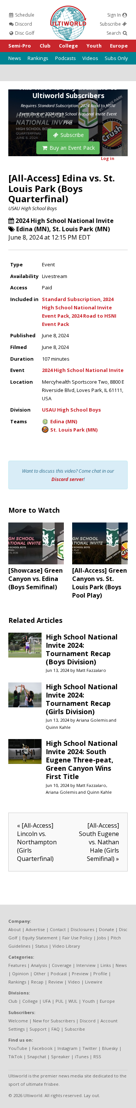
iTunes (81, 1056)
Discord (23, 24)
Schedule (24, 15)
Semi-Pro (19, 45)
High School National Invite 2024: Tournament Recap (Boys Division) (81, 649)
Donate (106, 929)
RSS (97, 1056)
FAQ (55, 1029)
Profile (100, 973)
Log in (107, 158)
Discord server (67, 479)
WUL (72, 1001)
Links (105, 965)
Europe (119, 45)
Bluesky (110, 1048)
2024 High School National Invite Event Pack (77, 307)
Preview (80, 973)
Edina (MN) (32, 229)
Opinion (20, 973)
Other (40, 973)
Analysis (39, 965)
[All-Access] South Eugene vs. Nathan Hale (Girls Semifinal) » (99, 842)
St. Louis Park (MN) (81, 229)
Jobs (101, 937)
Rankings (38, 58)
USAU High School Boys (32, 208)
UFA (47, 1001)
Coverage (61, 965)
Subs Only (116, 58)
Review (55, 982)
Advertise (35, 929)
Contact (58, 929)
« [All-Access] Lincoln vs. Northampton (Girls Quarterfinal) (37, 842)
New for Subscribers (54, 1020)
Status (41, 946)
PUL (59, 1001)
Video (74, 982)
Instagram (67, 1048)
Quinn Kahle (58, 727)
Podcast (59, 973)
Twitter (89, 1048)
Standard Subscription (71, 299)
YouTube (17, 1048)
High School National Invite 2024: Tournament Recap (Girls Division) (81, 699)
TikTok (15, 1056)
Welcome (18, 1020)
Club (45, 45)
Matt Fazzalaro (91, 670)
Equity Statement (39, 937)
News (14, 58)
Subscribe (111, 24)
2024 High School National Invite (64, 221)
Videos (90, 58)
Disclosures (82, 929)
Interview (86, 965)
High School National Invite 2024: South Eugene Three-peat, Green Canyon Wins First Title (81, 760)
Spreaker (60, 1056)
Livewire (93, 982)
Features (17, 965)
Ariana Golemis (92, 720)
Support (37, 1029)
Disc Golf (24, 33)
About (14, 929)
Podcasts (65, 58)
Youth (94, 45)
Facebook (42, 1048)
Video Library (66, 946)
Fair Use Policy (77, 937)
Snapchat (36, 1056)
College (68, 45)
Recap (37, 982)
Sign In (114, 15)
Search (114, 33)
